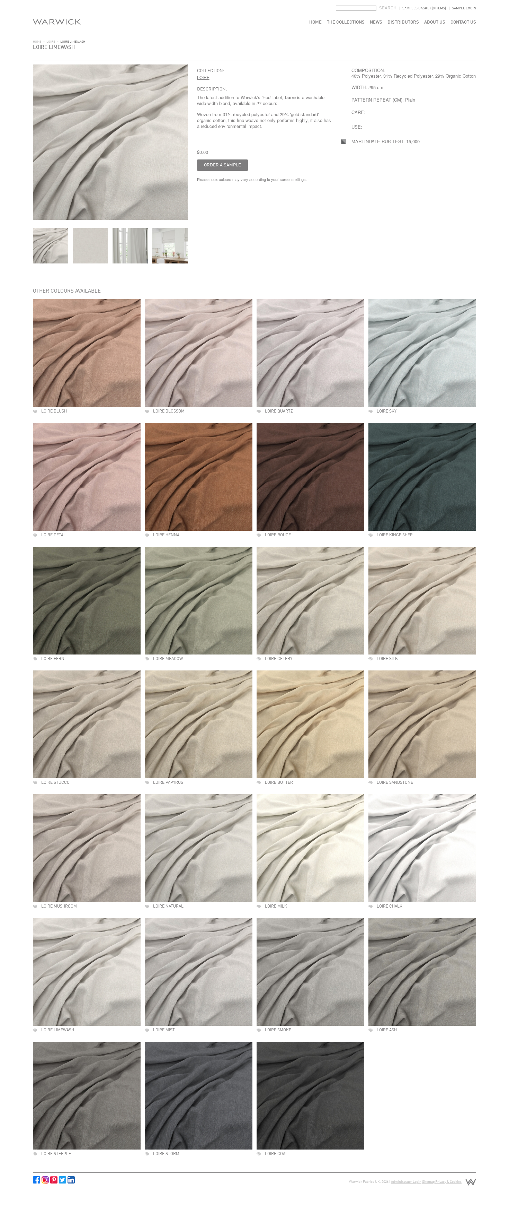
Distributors (403, 22)
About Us (434, 22)
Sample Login (464, 8)
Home (315, 22)
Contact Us (463, 22)
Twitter (62, 1180)
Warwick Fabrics (57, 15)
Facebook (36, 1180)
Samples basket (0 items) (424, 8)
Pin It (53, 1180)
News (376, 22)
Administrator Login (406, 1182)
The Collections (346, 22)
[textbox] (356, 8)
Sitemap (428, 1182)
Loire (50, 41)
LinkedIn (71, 1180)
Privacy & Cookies (448, 1182)
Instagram (45, 1180)
